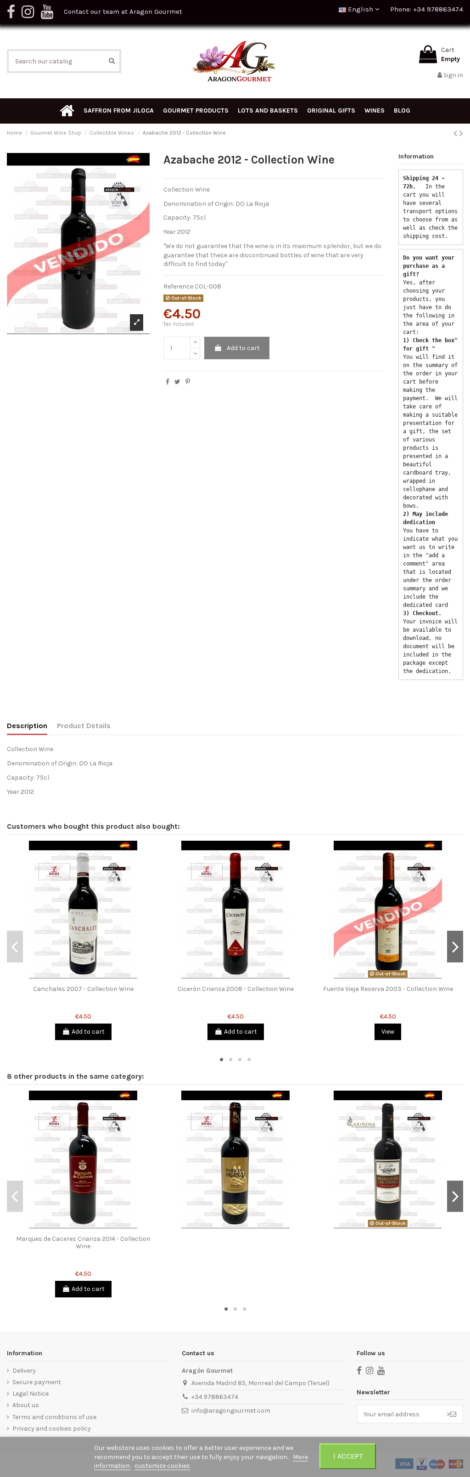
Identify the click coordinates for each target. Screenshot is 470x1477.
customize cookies (162, 1466)
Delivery (24, 1371)
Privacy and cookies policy (51, 1428)
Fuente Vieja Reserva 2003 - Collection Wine (388, 989)
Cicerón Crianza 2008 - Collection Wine (236, 989)
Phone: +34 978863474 (426, 9)
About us (25, 1405)
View (387, 1032)
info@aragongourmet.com (230, 1411)
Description (27, 725)
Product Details (84, 725)
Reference (178, 286)
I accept (348, 1456)
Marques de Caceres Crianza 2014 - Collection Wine (83, 1243)
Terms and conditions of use (54, 1417)
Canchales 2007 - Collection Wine (83, 989)
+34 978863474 (214, 1397)
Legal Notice (30, 1394)
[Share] (167, 382)
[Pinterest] (187, 382)
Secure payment (36, 1382)
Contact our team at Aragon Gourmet (123, 11)
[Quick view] (83, 977)
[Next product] (461, 133)
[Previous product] (456, 133)
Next (455, 946)
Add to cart (243, 348)
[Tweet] (177, 382)
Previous (15, 946)
